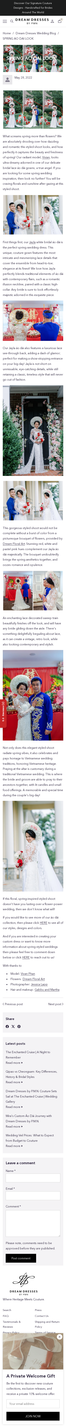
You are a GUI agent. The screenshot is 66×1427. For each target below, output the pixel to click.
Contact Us (42, 1316)
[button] (5, 21)
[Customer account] (52, 21)
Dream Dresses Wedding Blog (36, 33)
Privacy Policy (11, 1332)
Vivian (46, 157)
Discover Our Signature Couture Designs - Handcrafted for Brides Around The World (33, 7)
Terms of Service (45, 1332)
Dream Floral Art (14, 544)
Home (7, 33)
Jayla (32, 242)
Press (38, 1310)
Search (7, 1310)
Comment (13, 1206)
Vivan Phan (28, 973)
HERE (43, 923)
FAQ (6, 1316)
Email (10, 1188)
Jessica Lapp (39, 984)
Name (11, 1171)
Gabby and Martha (47, 989)
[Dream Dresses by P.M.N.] (32, 21)
